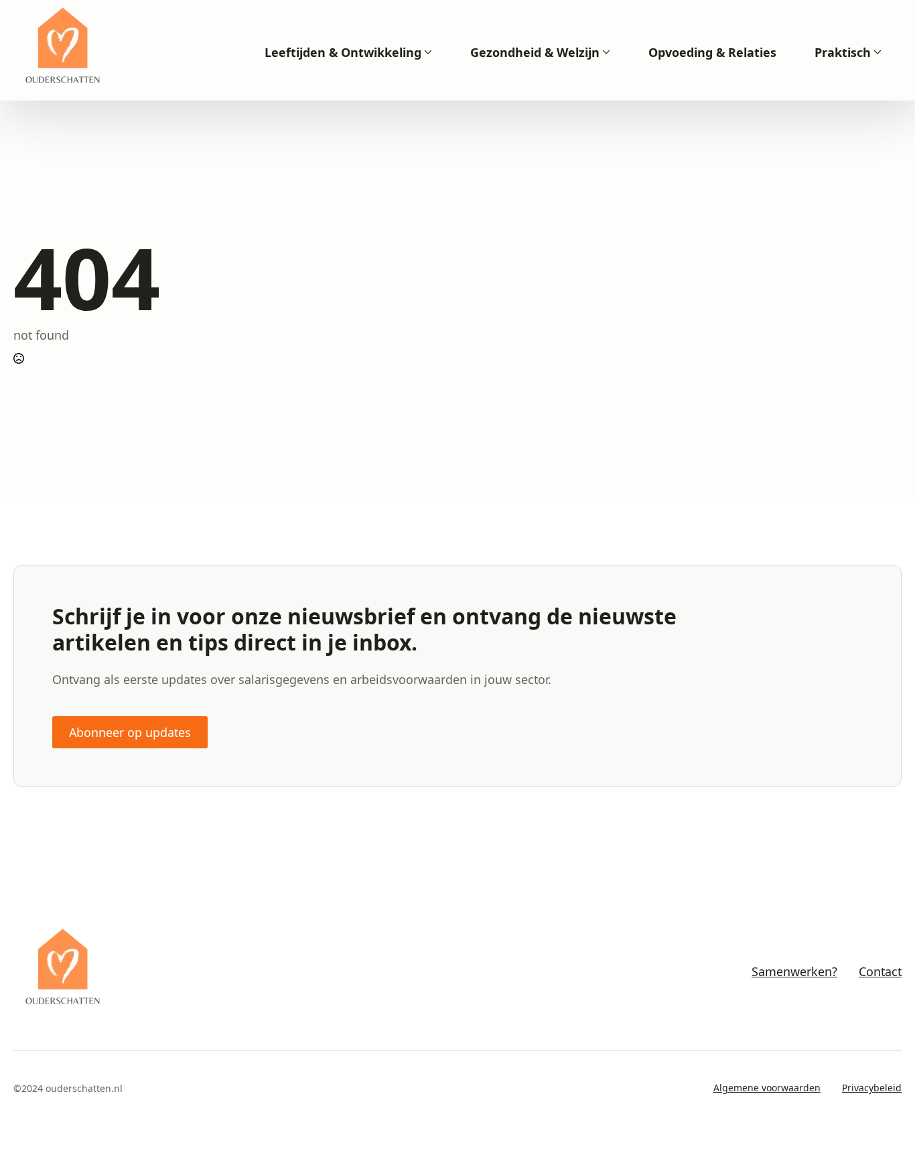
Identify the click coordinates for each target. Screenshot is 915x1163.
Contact (880, 971)
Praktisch (843, 52)
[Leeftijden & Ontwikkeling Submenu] (426, 52)
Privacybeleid (872, 1087)
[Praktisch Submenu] (876, 52)
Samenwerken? (794, 971)
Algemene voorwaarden (767, 1087)
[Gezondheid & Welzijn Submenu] (605, 52)
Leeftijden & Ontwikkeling (343, 52)
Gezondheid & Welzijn (535, 52)
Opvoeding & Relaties (712, 52)
